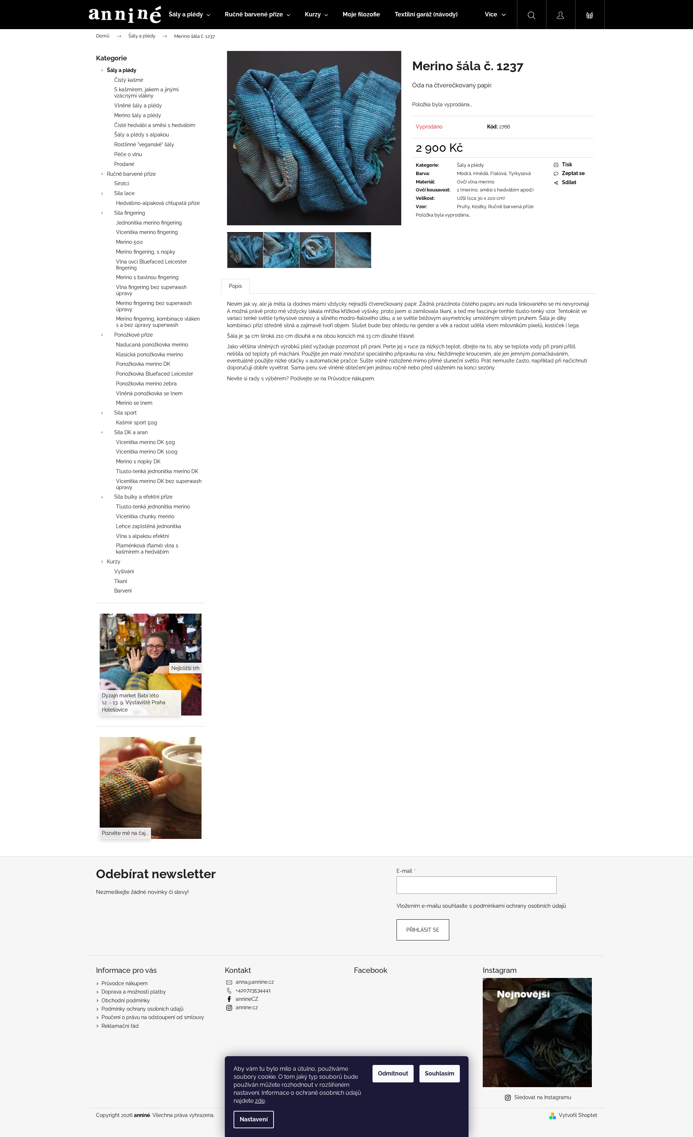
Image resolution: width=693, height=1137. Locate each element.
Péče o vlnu (128, 154)
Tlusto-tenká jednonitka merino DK (157, 471)
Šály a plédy (121, 70)
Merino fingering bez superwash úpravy (154, 306)
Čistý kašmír (128, 80)
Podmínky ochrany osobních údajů (142, 1009)
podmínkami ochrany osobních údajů (519, 906)
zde (260, 1100)
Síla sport (125, 413)
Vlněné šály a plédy (138, 105)
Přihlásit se (422, 930)
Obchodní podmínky (125, 1000)
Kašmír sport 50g (136, 422)
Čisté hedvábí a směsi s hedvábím (154, 125)
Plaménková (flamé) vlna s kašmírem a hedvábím (147, 549)
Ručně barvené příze (131, 174)
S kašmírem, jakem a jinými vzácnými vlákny (146, 93)
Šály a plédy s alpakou (141, 135)
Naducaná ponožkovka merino (152, 345)
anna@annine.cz (255, 982)
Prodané (124, 164)
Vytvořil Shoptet (578, 1115)
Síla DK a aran (131, 432)
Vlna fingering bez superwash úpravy (151, 290)
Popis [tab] (235, 286)
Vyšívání (124, 571)
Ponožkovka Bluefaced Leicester (154, 374)
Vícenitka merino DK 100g (147, 452)
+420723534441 (253, 990)
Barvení (123, 591)
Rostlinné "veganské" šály (144, 144)
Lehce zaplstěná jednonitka (148, 526)
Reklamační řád (120, 1026)
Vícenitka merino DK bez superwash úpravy (159, 484)
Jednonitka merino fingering (149, 223)
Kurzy (113, 561)
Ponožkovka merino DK (143, 364)
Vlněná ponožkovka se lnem (149, 393)
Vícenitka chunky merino (145, 516)
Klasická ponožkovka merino (149, 354)
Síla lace (124, 193)
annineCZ (247, 999)
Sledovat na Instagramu (542, 1097)
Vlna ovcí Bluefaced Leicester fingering (151, 265)
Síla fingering (129, 213)
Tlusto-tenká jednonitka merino (153, 507)
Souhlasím (439, 1073)
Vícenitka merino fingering (147, 232)
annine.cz (247, 1007)
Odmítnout (393, 1073)
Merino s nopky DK (138, 461)
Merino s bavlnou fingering (147, 277)
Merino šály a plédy (137, 115)
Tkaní (120, 581)
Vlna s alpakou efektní (142, 536)
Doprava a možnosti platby (133, 992)
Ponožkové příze (133, 335)
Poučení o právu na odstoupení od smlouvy (152, 1017)
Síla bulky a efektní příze (143, 497)
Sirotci (121, 183)
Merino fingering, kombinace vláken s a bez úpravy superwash (158, 322)
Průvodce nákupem (351, 378)
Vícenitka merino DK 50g (145, 442)
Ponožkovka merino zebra (146, 384)
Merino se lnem (134, 403)
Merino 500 (129, 242)
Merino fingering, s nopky (145, 252)
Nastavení (254, 1119)
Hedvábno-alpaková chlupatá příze (158, 203)
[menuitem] (190, 14)
